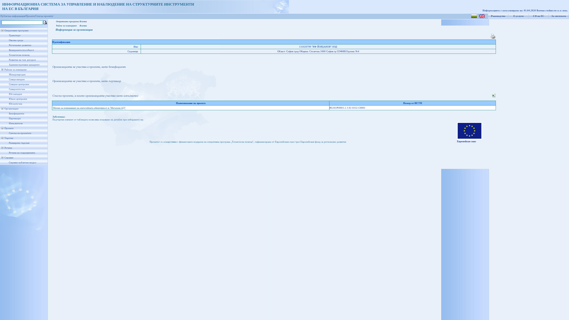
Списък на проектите (20, 133)
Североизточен (17, 89)
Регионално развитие (20, 45)
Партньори (15, 118)
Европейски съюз (466, 141)
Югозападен (15, 94)
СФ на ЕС (538, 16)
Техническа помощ (19, 55)
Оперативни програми (16, 30)
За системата (558, 16)
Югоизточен (15, 104)
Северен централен (19, 84)
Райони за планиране (15, 69)
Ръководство (498, 16)
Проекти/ (31, 16)
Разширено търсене (19, 143)
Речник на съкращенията (22, 153)
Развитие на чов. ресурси (22, 60)
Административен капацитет (24, 65)
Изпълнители (16, 123)
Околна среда (16, 40)
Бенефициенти (16, 113)
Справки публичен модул (22, 162)
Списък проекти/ (44, 16)
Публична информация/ (13, 16)
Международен (17, 74)
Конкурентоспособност (21, 50)
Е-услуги (518, 16)
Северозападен (17, 79)
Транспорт (14, 35)
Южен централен (18, 99)
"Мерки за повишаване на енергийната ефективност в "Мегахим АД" (89, 108)
